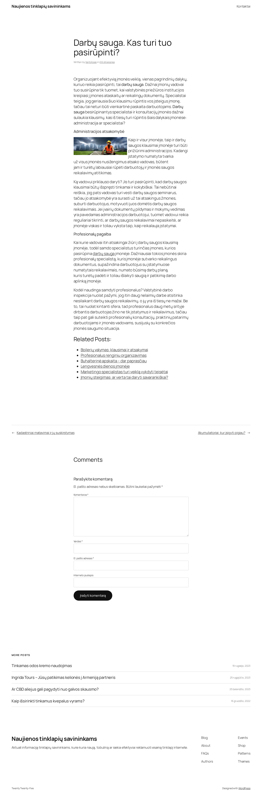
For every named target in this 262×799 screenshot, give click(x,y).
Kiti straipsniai (107, 62)
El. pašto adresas (84, 558)
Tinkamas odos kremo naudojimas (42, 665)
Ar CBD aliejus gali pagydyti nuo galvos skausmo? (55, 689)
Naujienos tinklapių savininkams (41, 6)
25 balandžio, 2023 (240, 689)
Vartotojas (91, 62)
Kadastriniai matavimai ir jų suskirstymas (46, 432)
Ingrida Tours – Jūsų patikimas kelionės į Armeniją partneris (63, 677)
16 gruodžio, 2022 (240, 701)
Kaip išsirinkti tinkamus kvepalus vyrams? (48, 701)
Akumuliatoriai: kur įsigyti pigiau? (221, 432)
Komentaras (81, 494)
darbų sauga (104, 253)
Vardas (78, 541)
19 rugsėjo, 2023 (241, 665)
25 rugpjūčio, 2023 (240, 677)
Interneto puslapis (83, 575)
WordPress (244, 788)
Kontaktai (243, 6)
